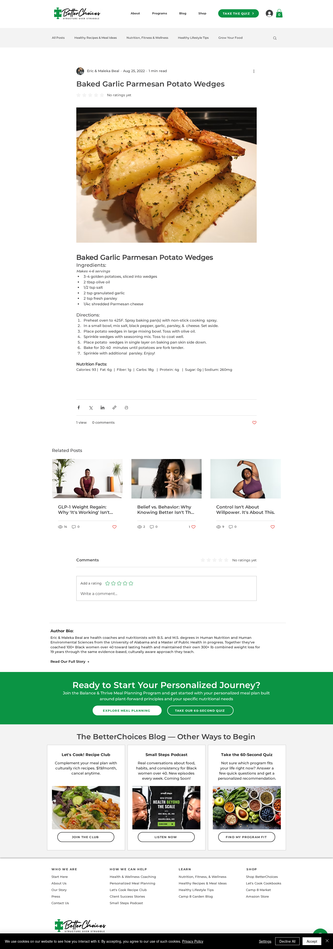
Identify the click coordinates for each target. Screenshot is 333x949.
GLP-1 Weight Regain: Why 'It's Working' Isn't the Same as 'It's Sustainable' (84, 509)
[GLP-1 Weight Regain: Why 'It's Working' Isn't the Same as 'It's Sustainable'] (87, 478)
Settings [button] (265, 941)
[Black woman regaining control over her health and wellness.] (245, 478)
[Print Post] (126, 407)
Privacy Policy (192, 941)
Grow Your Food (230, 37)
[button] (275, 38)
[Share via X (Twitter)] (90, 407)
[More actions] (254, 71)
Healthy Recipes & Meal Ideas (95, 37)
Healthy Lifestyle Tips (193, 37)
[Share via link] (114, 407)
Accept (312, 941)
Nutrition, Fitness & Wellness (147, 37)
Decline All (287, 941)
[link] (279, 13)
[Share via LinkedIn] (102, 407)
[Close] (327, 941)
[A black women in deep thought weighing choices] (166, 478)
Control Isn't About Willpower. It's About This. (245, 509)
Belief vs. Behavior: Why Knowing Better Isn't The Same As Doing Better (165, 509)
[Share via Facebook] (78, 407)
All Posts (58, 37)
